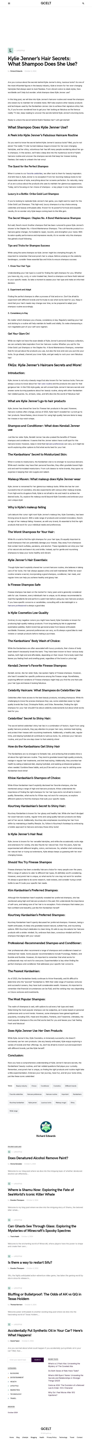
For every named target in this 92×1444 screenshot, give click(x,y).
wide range (14, 1111)
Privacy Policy (52, 1437)
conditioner (45, 1086)
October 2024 (13, 1413)
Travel (13, 1398)
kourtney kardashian (17, 1103)
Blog (18, 1437)
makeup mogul (61, 1103)
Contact (79, 1437)
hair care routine (45, 384)
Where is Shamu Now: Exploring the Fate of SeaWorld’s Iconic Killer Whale (41, 1192)
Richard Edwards (16, 71)
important (65, 1094)
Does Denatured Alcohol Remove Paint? (38, 1158)
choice (34, 1086)
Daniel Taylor (15, 1341)
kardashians (77, 1094)
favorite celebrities (35, 173)
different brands (70, 1086)
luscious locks (46, 1103)
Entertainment (17, 1377)
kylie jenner (32, 1103)
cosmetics (57, 1086)
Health (13, 1382)
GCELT (46, 3)
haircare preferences (55, 444)
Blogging (14, 1373)
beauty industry (21, 1086)
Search (37, 1360)
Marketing (15, 1390)
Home (12, 1437)
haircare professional (17, 605)
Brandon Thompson (17, 1200)
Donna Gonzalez (16, 1164)
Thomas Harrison (16, 1305)
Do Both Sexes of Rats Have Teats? (63, 1371)
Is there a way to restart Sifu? (30, 1262)
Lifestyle (14, 1386)
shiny (72, 1103)
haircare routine (51, 1094)
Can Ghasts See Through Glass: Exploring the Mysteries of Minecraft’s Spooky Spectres (42, 1228)
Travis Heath (14, 1236)
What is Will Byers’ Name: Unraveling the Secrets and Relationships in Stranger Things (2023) (65, 1378)
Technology (16, 1394)
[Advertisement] (46, 23)
